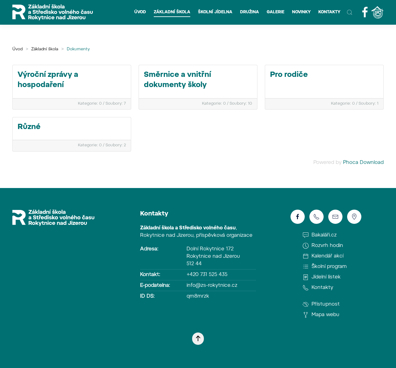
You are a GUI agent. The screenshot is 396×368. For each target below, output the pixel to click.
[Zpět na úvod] (52, 12)
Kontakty (154, 214)
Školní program (328, 266)
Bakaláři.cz (323, 235)
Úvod (140, 12)
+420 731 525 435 (207, 274)
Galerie (275, 12)
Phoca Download (363, 162)
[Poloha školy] (354, 217)
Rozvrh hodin (326, 245)
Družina (249, 12)
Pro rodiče (289, 75)
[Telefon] (316, 217)
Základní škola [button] (172, 12)
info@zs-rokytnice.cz (212, 285)
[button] (349, 12)
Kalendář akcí (326, 256)
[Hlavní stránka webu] (53, 217)
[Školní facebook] (365, 12)
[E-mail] (335, 217)
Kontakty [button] (329, 12)
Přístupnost (325, 304)
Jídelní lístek (325, 277)
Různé (29, 127)
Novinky (301, 12)
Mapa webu (324, 314)
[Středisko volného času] (377, 12)
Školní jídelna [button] (215, 12)
